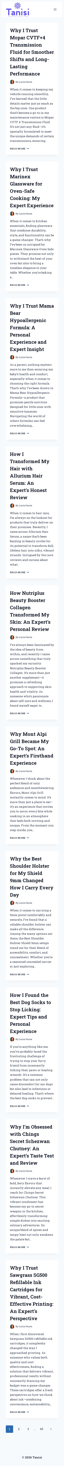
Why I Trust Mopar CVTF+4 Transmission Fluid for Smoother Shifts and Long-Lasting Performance (32, 52)
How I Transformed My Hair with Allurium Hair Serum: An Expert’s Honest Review (29, 476)
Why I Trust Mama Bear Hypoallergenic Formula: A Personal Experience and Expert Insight (32, 327)
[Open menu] (55, 9)
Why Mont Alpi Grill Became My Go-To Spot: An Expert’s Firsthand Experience (31, 748)
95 (41, 1429)
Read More (19, 148)
